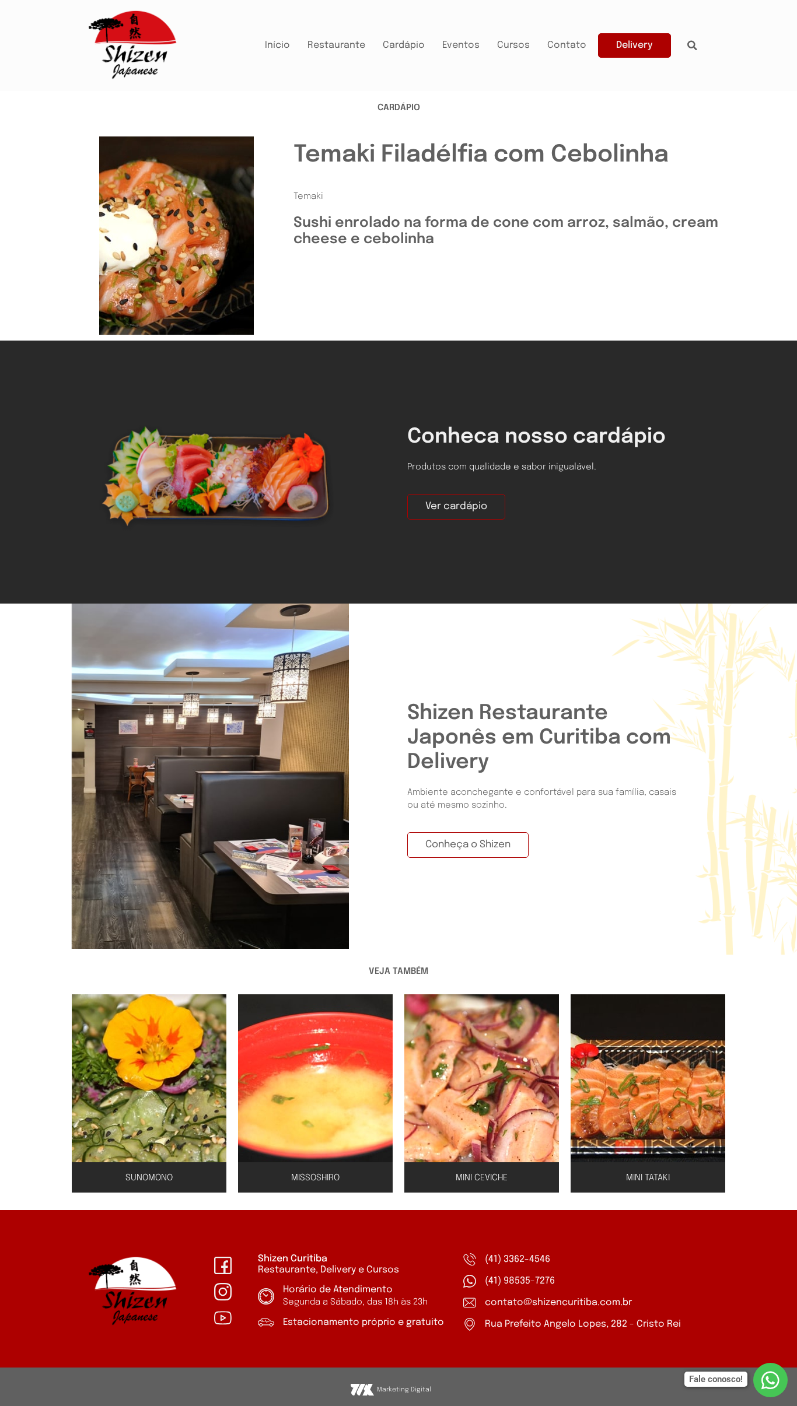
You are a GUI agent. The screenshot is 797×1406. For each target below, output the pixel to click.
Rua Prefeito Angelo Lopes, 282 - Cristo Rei (583, 1324)
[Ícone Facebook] (223, 1265)
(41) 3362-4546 (517, 1259)
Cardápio (404, 45)
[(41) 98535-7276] (469, 1281)
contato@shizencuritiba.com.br (558, 1302)
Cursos (513, 45)
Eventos (461, 45)
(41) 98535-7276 (520, 1281)
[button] (692, 45)
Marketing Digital (404, 1389)
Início (277, 45)
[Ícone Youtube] (223, 1318)
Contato (566, 45)
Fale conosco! (716, 1379)
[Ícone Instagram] (223, 1291)
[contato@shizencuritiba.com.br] (469, 1302)
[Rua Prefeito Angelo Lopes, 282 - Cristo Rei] (469, 1324)
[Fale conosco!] (770, 1380)
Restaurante (336, 45)
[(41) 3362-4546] (469, 1259)
